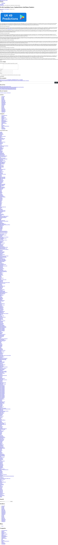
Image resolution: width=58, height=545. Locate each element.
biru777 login (1, 412)
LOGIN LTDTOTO (2, 320)
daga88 (1, 201)
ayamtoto (1, 253)
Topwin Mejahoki (2, 289)
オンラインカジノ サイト (3, 233)
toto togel (1, 285)
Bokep (1, 276)
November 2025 (4, 102)
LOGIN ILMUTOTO (3, 317)
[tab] (2, 1)
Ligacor (1, 449)
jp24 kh (1, 200)
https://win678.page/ (2, 187)
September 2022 (4, 111)
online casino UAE (2, 220)
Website (1, 73)
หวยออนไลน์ (2, 477)
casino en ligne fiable (2, 364)
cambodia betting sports (3, 424)
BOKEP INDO (2, 335)
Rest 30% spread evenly (3, 382)
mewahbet (1, 194)
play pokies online (2, 300)
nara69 (1, 212)
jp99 (0, 204)
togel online (1, 159)
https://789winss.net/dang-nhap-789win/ (5, 224)
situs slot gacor (2, 180)
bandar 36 (1, 363)
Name (1, 70)
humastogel (1, 181)
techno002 (1, 173)
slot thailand (1, 404)
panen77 (1, 284)
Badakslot (1, 151)
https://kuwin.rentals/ (2, 177)
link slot (1, 453)
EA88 (0, 141)
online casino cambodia (3, 408)
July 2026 (3, 506)
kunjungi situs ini (2, 196)
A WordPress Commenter (3, 92)
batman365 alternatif (2, 437)
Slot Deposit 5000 (2, 454)
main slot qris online (2, 401)
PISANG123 (1, 308)
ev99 (0, 164)
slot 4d (1, 341)
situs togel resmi (2, 413)
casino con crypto (2, 251)
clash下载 (1, 322)
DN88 (1, 140)
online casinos (2, 366)
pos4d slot (1, 422)
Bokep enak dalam (2, 254)
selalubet (1, 472)
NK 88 (1, 176)
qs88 (0, 219)
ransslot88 (1, 370)
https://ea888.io (2, 185)
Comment (1, 69)
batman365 (1, 462)
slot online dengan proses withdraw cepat (5, 478)
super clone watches (2, 429)
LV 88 (1, 190)
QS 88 (1, 193)
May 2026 (3, 98)
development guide (2, 378)
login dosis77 (1, 464)
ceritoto (1, 352)
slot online (1, 209)
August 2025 (3, 514)
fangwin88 (1, 306)
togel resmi (1, 491)
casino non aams (2, 214)
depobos (1, 299)
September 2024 (4, 519)
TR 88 (1, 189)
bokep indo (1, 226)
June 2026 (3, 507)
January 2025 (3, 109)
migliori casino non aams (3, 359)
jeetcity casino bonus (2, 283)
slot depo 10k (1, 134)
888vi (0, 186)
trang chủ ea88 (2, 146)
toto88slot (1, 228)
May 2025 (3, 516)
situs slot (1, 488)
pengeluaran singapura (3, 136)
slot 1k (1, 468)
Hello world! (8, 92)
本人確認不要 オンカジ (3, 238)
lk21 (0, 243)
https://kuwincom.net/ (2, 169)
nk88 (0, 168)
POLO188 (1, 307)
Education (3, 118)
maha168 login (2, 153)
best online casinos (2, 373)
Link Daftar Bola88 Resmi (3, 428)
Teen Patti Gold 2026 (2, 158)
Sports (2, 126)
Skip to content (3, 0)
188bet (1, 481)
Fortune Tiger (1, 295)
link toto (1, 337)
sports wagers (1, 480)
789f (0, 167)
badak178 (1, 417)
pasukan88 (1, 198)
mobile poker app (2, 246)
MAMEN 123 (2, 312)
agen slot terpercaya (2, 479)
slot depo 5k (1, 241)
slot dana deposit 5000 (3, 161)
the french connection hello (3, 375)
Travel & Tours (3, 128)
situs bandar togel (2, 493)
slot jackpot (1, 150)
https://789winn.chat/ (2, 178)
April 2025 (3, 107)
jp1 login (1, 427)
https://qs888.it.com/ (2, 160)
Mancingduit (1, 319)
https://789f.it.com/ (2, 163)
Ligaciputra (1, 384)
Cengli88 (1, 227)
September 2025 (4, 104)
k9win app (1, 332)
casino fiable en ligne (2, 259)
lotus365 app (1, 365)
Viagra (1, 277)
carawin (1, 432)
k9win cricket (1, 171)
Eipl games (1, 318)
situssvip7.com (2, 439)
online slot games (2, 351)
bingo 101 (1, 137)
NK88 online (1, 188)
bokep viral (1, 281)
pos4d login (1, 266)
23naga (1, 360)
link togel (1, 476)
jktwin (1, 485)
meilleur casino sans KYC (3, 257)
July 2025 (3, 105)
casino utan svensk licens (3, 368)
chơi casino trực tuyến (2, 156)
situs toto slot (1, 465)
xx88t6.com (1, 148)
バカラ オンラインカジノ (3, 232)
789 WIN (1, 192)
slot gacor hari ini (2, 436)
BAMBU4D (1, 467)
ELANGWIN (1, 309)
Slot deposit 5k (2, 225)
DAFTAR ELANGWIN (3, 327)
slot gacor (1, 142)
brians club (1, 199)
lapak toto (1, 344)
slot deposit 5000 (2, 261)
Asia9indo (1, 405)
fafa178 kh (1, 133)
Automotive (3, 531)
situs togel (1, 463)
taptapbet (1, 182)
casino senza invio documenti (3, 358)
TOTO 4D (1, 435)
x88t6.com (1, 149)
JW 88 (1, 191)
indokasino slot (2, 406)
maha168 (1, 152)
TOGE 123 (1, 310)
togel (0, 342)
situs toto (1, 483)
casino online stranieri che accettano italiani (5, 355)
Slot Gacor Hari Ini (2, 258)
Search (1, 81)
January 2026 (3, 101)
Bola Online (1, 409)
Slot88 (1, 215)
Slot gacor (1, 367)
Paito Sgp (1, 399)
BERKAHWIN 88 (2, 311)
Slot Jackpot (1, 172)
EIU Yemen (1, 354)
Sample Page (3, 3)
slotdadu (1, 433)
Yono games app (2, 139)
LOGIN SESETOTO (2, 334)
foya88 (1, 197)
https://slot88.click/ (2, 303)
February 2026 (3, 100)
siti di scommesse (2, 252)
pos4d (0, 262)
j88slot (1, 333)
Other (3, 5)
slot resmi (1, 452)
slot (0, 157)
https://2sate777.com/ (2, 293)
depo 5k (1, 230)
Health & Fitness (4, 120)
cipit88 (1, 305)
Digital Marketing (4, 117)
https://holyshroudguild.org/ (3, 474)
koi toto (1, 415)
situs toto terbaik (2, 268)
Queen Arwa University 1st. (3, 379)
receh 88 (1, 441)
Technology (3, 127)
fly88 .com (1, 287)
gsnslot (1, 272)
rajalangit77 (1, 445)
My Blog (1, 5)
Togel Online (1, 438)
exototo (1, 135)
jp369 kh (1, 202)
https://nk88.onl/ (2, 223)
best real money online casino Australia (5, 282)
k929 (0, 456)
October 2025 (3, 103)
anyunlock (1, 269)
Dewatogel (1, 431)
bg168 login (1, 426)
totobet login (1, 321)
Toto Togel (1, 490)
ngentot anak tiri (2, 430)
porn (0, 208)
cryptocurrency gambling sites (3, 338)
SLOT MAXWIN (2, 328)
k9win (1, 331)
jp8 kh (1, 205)
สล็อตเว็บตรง (2, 165)
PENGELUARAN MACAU (3, 292)
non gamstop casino (2, 138)
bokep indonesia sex (2, 340)
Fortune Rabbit (2, 323)
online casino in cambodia (3, 371)
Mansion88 (1, 143)
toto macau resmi (2, 362)
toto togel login (2, 484)
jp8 (0, 206)
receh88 (1, 236)
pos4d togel (1, 324)
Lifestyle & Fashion (4, 123)
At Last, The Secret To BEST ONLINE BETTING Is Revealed (8, 89)
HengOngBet (1, 353)
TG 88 (1, 175)
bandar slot (1, 486)
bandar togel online (2, 411)
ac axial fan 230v (2, 339)
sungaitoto (1, 274)
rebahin (1, 421)
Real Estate (3, 125)
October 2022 (3, 110)
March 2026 (3, 509)
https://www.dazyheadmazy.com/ (4, 469)
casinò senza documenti (3, 217)
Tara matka (1, 443)
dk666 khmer (1, 383)
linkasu (1, 346)
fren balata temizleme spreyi (3, 271)
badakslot (1, 132)
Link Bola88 (1, 239)
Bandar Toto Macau (2, 448)
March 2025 (3, 108)
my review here (2, 263)
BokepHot (1, 357)
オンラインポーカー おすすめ (4, 249)
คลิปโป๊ (1, 343)
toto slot (1, 400)
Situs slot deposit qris (2, 350)
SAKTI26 (1, 461)
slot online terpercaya (2, 211)
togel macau (1, 446)
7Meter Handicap (2, 403)
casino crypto (1, 237)
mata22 (1, 451)
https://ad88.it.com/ (2, 162)
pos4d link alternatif (2, 291)
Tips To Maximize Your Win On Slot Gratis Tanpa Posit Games (8, 88)
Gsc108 (1, 487)
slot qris (1, 170)
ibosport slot (1, 298)
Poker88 (1, 345)
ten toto (1, 229)
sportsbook (1, 349)
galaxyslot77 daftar (2, 154)
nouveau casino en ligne (3, 256)
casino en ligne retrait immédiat (4, 231)
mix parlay (1, 290)
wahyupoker (1, 473)
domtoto (1, 377)
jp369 (0, 203)
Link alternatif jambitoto (3, 264)
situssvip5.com (2, 440)
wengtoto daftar (2, 315)
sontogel (1, 316)
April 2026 (3, 99)
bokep (1, 183)
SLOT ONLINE (2, 394)
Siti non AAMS (2, 423)
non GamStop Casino (2, 210)
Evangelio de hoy (2, 457)
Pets (2, 124)
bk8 (0, 347)
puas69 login (1, 195)
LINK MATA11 (2, 402)
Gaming (3, 119)
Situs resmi (1, 374)
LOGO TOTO (2, 336)
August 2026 (3, 96)
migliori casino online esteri (3, 248)
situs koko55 (1, 410)
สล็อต (1, 302)
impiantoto (1, 471)
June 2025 (3, 106)
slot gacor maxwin (2, 495)
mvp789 (1, 218)
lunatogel (1, 297)
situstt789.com (2, 444)
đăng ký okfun (2, 166)
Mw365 (1, 207)
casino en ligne (2, 234)
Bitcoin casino (2, 244)
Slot (0, 213)
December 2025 (4, 511)
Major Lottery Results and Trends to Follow (5, 86)
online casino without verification (4, 313)
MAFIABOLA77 (2, 447)
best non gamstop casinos (3, 279)
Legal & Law (3, 122)
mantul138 (1, 250)
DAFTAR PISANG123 (3, 326)
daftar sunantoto (2, 369)
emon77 (1, 147)
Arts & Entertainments (4, 115)
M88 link (1, 242)
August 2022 (3, 521)
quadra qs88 (1, 314)
